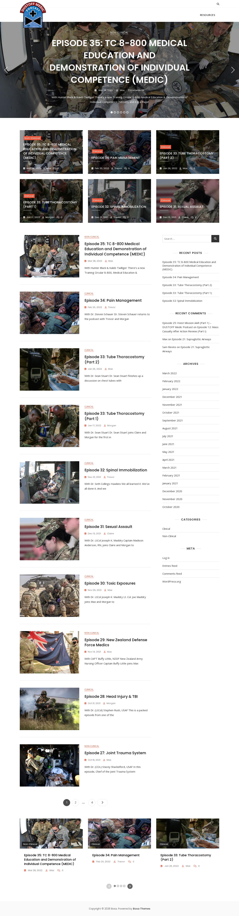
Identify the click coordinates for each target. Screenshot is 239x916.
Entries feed (169, 565)
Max (122, 90)
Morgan (49, 217)
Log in (166, 558)
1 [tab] (112, 112)
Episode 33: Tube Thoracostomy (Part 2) (187, 285)
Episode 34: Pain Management (116, 157)
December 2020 (172, 491)
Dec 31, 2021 (101, 217)
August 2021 (170, 428)
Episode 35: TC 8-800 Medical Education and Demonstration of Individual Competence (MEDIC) (120, 61)
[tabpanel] (119, 70)
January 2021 (170, 483)
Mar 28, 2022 (105, 90)
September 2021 (172, 420)
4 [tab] (121, 112)
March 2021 (169, 467)
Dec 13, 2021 (169, 217)
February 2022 (171, 381)
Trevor (118, 168)
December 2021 (172, 397)
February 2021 (171, 475)
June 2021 (168, 444)
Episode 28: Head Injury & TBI (111, 696)
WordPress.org (171, 581)
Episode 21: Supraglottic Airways (191, 339)
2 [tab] (115, 112)
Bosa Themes (141, 908)
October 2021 (171, 412)
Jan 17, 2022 (33, 217)
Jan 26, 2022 (170, 168)
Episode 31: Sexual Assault (182, 206)
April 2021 (168, 459)
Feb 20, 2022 (101, 168)
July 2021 (167, 436)
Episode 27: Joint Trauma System (115, 752)
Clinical (97, 151)
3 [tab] (118, 112)
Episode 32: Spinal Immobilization (119, 206)
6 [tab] (127, 112)
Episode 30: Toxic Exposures (110, 583)
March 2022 (169, 373)
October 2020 (171, 507)
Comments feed (172, 573)
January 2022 (170, 389)
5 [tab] (124, 112)
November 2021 (172, 404)
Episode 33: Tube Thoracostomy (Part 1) (187, 293)
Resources (207, 15)
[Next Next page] (102, 802)
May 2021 (168, 452)
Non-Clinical (119, 32)
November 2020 (172, 499)
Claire (185, 217)
